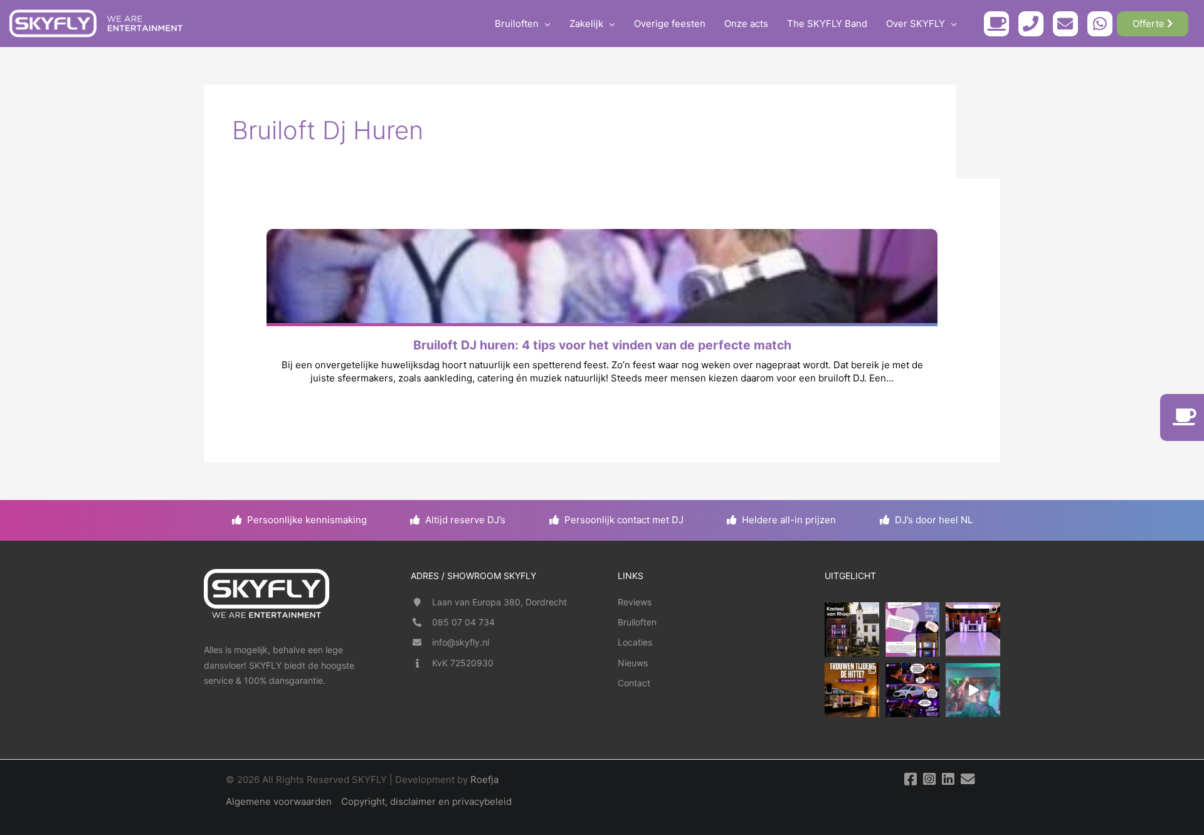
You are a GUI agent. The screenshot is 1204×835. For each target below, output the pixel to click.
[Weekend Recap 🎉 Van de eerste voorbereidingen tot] (973, 690)
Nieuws (633, 662)
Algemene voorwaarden (279, 801)
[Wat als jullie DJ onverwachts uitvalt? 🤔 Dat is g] (912, 690)
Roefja (484, 779)
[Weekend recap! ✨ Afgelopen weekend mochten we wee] (973, 629)
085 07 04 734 (463, 622)
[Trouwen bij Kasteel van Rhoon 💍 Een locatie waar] (852, 629)
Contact (634, 683)
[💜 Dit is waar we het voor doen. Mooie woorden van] (912, 629)
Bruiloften (637, 622)
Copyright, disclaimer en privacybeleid (426, 801)
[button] (545, 24)
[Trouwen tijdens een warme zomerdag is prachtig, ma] (852, 690)
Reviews (635, 602)
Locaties (635, 642)
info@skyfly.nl (460, 642)
